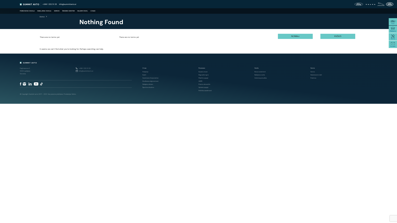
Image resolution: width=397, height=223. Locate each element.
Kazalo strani (203, 72)
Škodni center (68, 11)
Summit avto (31, 4)
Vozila (256, 68)
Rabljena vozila (44, 11)
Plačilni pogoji (203, 78)
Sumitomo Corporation (150, 78)
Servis (57, 11)
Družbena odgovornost (150, 81)
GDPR (200, 81)
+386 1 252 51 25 (50, 4)
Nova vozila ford (259, 72)
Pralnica (313, 78)
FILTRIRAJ (295, 36)
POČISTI (337, 36)
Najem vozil (82, 11)
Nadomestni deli (316, 75)
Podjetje (145, 72)
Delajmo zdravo (147, 84)
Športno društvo (148, 87)
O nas (93, 11)
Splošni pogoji (203, 87)
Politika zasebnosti (205, 90)
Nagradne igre (203, 75)
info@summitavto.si (67, 4)
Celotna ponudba (260, 78)
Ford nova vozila (27, 11)
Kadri (144, 75)
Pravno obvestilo (204, 84)
